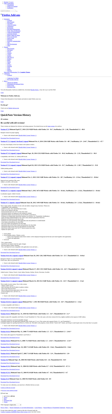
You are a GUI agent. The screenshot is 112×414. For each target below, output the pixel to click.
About (5, 397)
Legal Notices (38, 407)
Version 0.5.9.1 (6, 372)
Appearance (10, 26)
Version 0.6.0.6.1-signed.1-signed (12, 302)
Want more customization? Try (17, 72)
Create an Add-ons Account (8, 387)
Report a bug (69, 407)
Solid (8, 68)
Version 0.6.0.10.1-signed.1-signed (12, 255)
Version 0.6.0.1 (6, 353)
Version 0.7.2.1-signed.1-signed (11, 177)
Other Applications (9, 3)
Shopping (9, 39)
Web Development (12, 44)
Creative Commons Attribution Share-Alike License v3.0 (15, 412)
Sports (8, 69)
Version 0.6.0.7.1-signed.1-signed (12, 281)
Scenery (9, 65)
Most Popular (10, 22)
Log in (11, 2)
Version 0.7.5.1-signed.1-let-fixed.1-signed (14, 141)
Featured (9, 20)
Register (6, 2)
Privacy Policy (5, 407)
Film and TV (10, 57)
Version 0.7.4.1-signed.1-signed (11, 153)
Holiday (9, 59)
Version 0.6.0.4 (6, 331)
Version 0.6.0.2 (6, 347)
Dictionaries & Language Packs (15, 84)
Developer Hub (11, 87)
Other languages (5, 404)
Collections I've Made (13, 78)
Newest (9, 51)
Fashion (9, 56)
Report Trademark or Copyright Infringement (21, 407)
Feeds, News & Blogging (13, 31)
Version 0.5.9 (5, 379)
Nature (9, 62)
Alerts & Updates (11, 25)
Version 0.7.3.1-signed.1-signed (11, 165)
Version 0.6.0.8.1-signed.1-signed (12, 269)
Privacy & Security (12, 36)
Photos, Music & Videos (13, 35)
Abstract (9, 53)
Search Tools (10, 38)
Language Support (12, 33)
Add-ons (15, 14)
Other (8, 45)
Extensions (7, 19)
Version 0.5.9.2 (6, 366)
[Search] (16, 11)
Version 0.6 (4, 360)
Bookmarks (10, 28)
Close (2, 92)
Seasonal (9, 66)
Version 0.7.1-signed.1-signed (10, 202)
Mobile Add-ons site (13, 108)
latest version (51, 126)
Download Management (13, 29)
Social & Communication (13, 41)
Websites (9, 70)
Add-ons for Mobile (12, 82)
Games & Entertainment (13, 32)
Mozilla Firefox (35, 90)
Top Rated (10, 23)
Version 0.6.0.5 (6, 314)
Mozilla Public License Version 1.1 (27, 135)
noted (14, 410)
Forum (5, 402)
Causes (9, 54)
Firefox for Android (12, 6)
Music (8, 60)
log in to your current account (9, 390)
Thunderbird (10, 5)
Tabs (8, 42)
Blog (5, 399)
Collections (7, 73)
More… (6, 81)
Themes (6, 47)
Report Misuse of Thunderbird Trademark (54, 407)
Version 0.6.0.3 (6, 341)
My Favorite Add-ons (12, 79)
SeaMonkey (10, 8)
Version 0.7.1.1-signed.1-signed (11, 190)
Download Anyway (14, 138)
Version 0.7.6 (5, 129)
